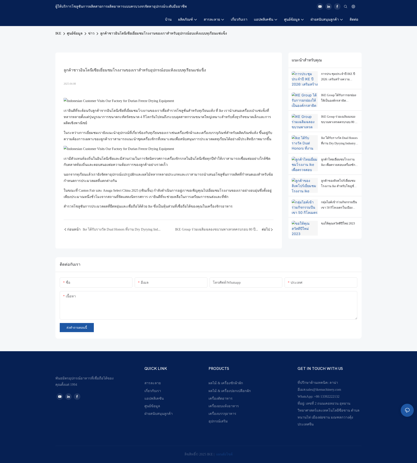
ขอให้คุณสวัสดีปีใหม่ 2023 (338, 223)
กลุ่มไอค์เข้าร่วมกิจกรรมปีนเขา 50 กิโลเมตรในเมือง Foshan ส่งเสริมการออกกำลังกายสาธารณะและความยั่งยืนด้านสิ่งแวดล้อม (339, 205)
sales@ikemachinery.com (323, 389)
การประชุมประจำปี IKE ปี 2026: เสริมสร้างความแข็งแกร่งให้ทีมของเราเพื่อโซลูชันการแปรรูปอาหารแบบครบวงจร (338, 77)
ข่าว (91, 33)
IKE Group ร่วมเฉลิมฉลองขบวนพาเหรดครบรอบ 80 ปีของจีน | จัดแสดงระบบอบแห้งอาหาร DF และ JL (339, 120)
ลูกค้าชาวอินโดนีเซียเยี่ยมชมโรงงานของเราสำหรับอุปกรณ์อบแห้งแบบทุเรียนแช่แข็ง (163, 33)
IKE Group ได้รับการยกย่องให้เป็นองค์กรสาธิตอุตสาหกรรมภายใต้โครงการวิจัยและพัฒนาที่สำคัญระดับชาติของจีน (338, 98)
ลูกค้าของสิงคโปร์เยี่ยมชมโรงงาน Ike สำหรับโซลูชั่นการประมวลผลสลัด (338, 184)
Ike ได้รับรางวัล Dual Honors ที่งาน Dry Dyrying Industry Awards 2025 (339, 141)
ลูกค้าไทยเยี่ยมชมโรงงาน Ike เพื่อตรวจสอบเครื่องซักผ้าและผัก (338, 163)
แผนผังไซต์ (224, 454)
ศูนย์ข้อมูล (75, 33)
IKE (58, 33)
